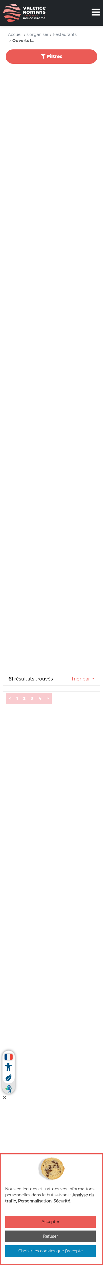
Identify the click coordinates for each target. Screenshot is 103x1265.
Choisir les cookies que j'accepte (50, 1251)
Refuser (50, 1236)
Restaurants (65, 34)
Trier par (80, 679)
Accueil (15, 34)
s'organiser (38, 34)
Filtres (53, 56)
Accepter (50, 1221)
